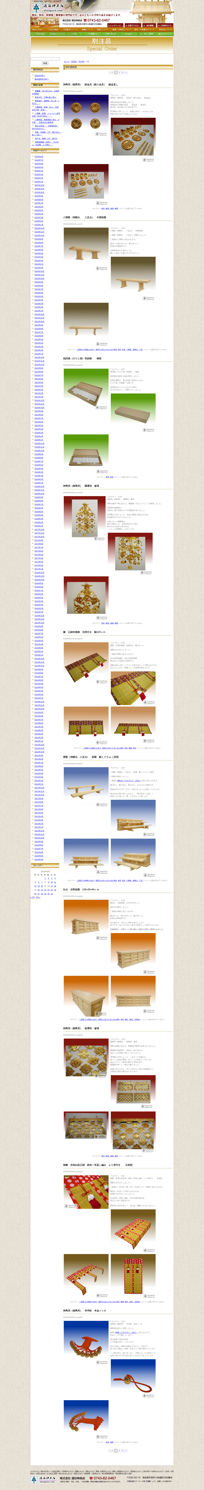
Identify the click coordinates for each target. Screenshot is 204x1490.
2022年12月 (39, 314)
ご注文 (167, 1471)
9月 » (38, 897)
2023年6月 (38, 293)
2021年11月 (39, 361)
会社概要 (149, 25)
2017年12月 (39, 530)
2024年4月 (38, 257)
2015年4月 (38, 644)
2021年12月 (39, 357)
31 (52, 894)
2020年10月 (39, 408)
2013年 (82, 62)
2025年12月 (39, 185)
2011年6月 (38, 809)
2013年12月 (39, 702)
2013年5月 (38, 727)
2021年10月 (39, 365)
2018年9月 (38, 497)
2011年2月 (38, 824)
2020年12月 (39, 400)
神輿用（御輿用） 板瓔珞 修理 (81, 1028)
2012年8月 (38, 759)
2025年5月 (38, 210)
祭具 (103, 208)
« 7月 (32, 897)
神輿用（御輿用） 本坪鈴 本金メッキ (84, 1310)
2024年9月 (38, 239)
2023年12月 (39, 271)
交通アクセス (132, 25)
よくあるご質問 (52, 1473)
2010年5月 (38, 856)
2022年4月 (38, 343)
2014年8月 (38, 673)
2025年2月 (38, 221)
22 (45, 890)
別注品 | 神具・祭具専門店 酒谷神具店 (47, 1)
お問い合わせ (40, 1473)
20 (39, 890)
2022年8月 (38, 329)
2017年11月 (39, 533)
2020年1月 (38, 440)
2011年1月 (38, 827)
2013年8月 (38, 716)
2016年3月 (38, 605)
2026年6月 (38, 164)
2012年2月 (38, 781)
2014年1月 (38, 698)
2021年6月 (38, 379)
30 (48, 894)
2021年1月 (38, 397)
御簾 (130, 748)
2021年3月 (38, 390)
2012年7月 (38, 763)
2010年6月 (38, 852)
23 (48, 890)
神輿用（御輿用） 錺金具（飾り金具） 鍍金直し (94, 84)
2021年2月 (38, 393)
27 (39, 894)
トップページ (34, 1471)
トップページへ (115, 25)
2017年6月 (38, 551)
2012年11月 (39, 748)
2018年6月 (38, 508)
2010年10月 (39, 838)
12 (35, 886)
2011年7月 (38, 806)
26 (35, 894)
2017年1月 (38, 569)
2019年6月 (38, 465)
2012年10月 (39, 752)
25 (55, 890)
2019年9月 (38, 454)
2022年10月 (39, 322)
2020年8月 (38, 415)
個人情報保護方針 (108, 1473)
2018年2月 (38, 522)
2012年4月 (38, 773)
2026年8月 (38, 157)
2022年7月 (38, 332)
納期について (79, 1471)
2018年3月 (38, 519)
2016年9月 (38, 583)
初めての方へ (45, 1471)
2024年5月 (38, 253)
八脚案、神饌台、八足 (134, 349)
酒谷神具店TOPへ (41, 79)
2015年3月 (38, 648)
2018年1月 (38, 526)
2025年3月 (38, 218)
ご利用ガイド (165, 25)
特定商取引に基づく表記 (123, 1473)
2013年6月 (38, 723)
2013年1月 (38, 741)
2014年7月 (38, 677)
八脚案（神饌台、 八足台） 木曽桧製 (87, 217)
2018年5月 (38, 512)
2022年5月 (38, 339)
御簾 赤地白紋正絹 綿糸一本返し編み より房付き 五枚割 (100, 1165)
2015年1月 (38, 655)
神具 (119, 349)
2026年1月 (38, 182)
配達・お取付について (103, 1471)
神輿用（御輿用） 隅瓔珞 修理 (81, 486)
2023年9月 (38, 282)
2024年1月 (38, 268)
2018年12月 (39, 487)
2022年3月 (38, 347)
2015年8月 (38, 630)
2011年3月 (38, 820)
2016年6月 (38, 594)
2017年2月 (38, 565)
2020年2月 (38, 436)
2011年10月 (39, 795)
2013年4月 (38, 730)
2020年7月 (38, 418)
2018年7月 (38, 504)
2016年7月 (38, 591)
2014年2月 (38, 695)
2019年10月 (39, 451)
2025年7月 (38, 203)
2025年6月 (38, 207)
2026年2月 (38, 178)
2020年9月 (38, 411)
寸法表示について (68, 1471)
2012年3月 (38, 777)
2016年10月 (39, 580)
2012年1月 (38, 784)
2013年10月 (39, 709)
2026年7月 (38, 160)
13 (39, 886)
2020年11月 (39, 404)
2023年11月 (39, 275)
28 (42, 894)
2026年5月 (38, 167)
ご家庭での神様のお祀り (86, 349)
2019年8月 (38, 458)
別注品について (135, 1471)
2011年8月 (38, 802)
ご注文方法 (146, 1471)
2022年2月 (38, 350)
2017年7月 (38, 547)
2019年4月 (38, 472)
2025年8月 (38, 200)
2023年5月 (38, 296)
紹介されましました (65, 1473)
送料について (90, 1471)
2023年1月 (38, 311)
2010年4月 (38, 859)
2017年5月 (38, 555)
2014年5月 (38, 684)
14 (42, 886)
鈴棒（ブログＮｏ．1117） (126, 1332)
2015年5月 (38, 641)
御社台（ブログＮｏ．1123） (129, 781)
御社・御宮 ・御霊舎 (132, 1019)
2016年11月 (39, 576)
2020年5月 (38, 426)
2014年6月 (38, 680)
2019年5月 (38, 469)
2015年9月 (38, 626)
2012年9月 (38, 755)
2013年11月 (39, 705)
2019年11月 (39, 447)
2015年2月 (38, 651)
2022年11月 (39, 318)
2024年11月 (39, 232)
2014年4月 (38, 687)
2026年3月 (38, 174)
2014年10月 (39, 666)
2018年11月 (39, 490)
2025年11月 (39, 189)
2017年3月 (38, 562)
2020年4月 (38, 429)
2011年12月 (39, 788)
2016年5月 (38, 598)
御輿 (116, 208)
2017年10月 (39, 537)
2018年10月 (39, 494)
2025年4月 (38, 214)
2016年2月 (38, 608)
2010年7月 (38, 849)
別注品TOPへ (39, 76)
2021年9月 (38, 368)
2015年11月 (39, 619)
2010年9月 (38, 842)
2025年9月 (38, 196)
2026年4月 (38, 171)
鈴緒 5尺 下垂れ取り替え (45, 97)
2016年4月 (38, 601)
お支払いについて (157, 1471)
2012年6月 (38, 766)
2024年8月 (38, 243)
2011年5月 (38, 813)
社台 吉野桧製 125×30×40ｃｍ (81, 889)
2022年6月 (38, 336)
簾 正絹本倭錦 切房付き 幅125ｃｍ (86, 632)
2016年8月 (38, 587)
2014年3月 (38, 691)
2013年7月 (38, 720)
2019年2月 (38, 479)
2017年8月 (38, 544)
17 (52, 886)
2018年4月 (38, 515)
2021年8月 (38, 372)
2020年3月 (38, 433)
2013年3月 (38, 734)
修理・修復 (110, 208)
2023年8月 (38, 286)
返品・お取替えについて (120, 1471)
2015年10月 (39, 623)
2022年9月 (38, 325)
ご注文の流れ (55, 1471)
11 (55, 882)
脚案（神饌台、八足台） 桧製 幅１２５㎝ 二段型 (91, 757)
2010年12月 (39, 831)
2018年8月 (38, 501)
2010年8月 (38, 845)
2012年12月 (39, 745)
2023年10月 (39, 278)
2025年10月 (39, 192)
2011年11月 (39, 791)
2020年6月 (38, 422)
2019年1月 (38, 483)
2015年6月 (38, 637)
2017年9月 (38, 540)
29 (45, 894)
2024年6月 (38, 250)
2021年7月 (38, 375)
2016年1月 (38, 612)
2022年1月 (38, 354)
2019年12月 (39, 443)
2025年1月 (38, 225)
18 (55, 886)
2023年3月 (38, 304)
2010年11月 (39, 834)
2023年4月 (38, 300)
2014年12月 (39, 659)
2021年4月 (38, 386)
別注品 (74, 62)
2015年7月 (38, 634)
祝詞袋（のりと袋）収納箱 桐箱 (82, 358)
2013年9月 (38, 712)
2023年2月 (38, 307)
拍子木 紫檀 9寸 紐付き (46, 138)
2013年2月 (38, 738)
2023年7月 (38, 289)
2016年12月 (39, 573)
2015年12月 (39, 616)
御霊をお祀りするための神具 (106, 349)
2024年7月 (38, 246)
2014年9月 (38, 669)
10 (52, 882)
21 (42, 890)
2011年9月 (38, 799)
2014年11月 (39, 662)
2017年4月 (38, 558)
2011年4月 (38, 816)
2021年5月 (38, 383)
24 (52, 890)
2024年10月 (39, 235)
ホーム (66, 62)
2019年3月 (38, 476)
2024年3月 (38, 261)
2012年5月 (38, 770)
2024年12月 (39, 228)
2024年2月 (38, 264)
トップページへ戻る (49, 8)
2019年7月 (38, 461)
